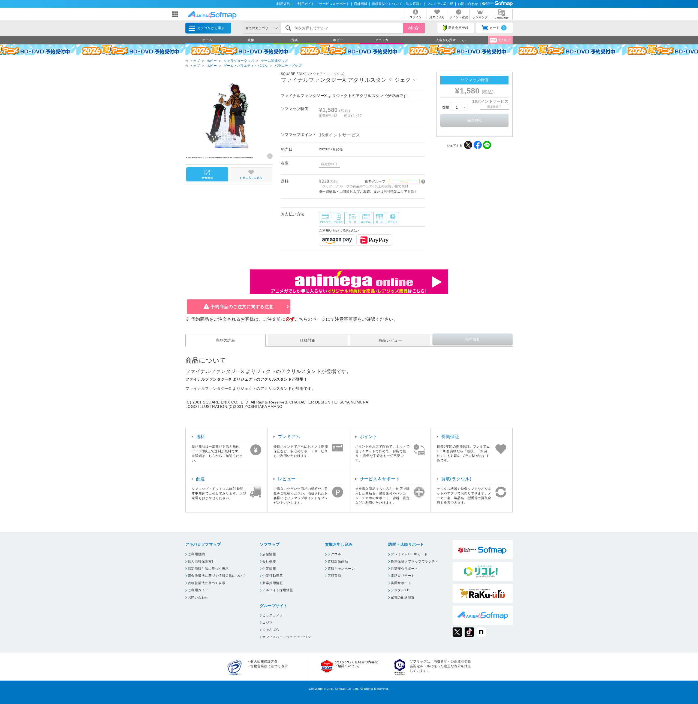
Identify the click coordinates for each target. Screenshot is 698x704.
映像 (251, 40)
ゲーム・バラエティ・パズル (246, 66)
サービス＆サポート (334, 4)
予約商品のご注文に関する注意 (241, 306)
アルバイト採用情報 (277, 590)
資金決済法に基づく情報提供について (217, 576)
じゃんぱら (270, 630)
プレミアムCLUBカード (409, 554)
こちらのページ (310, 319)
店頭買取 (334, 576)
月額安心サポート (404, 569)
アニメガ (382, 40)
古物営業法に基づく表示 (206, 583)
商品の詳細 (225, 340)
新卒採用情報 (272, 583)
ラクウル (334, 554)
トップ (195, 61)
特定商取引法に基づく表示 (208, 569)
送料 (200, 436)
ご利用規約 (196, 554)
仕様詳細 (308, 340)
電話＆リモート (402, 576)
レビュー (287, 479)
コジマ (267, 622)
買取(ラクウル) (456, 479)
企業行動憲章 (272, 576)
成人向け (501, 40)
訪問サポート (401, 583)
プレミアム (289, 436)
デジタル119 (400, 590)
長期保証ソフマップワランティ (414, 561)
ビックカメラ (272, 615)
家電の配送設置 (402, 597)
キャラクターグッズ (239, 61)
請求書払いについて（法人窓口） (397, 4)
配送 (200, 479)
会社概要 (269, 561)
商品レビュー (390, 340)
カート (497, 28)
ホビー (338, 40)
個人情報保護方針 (201, 561)
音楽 (294, 40)
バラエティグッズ (288, 66)
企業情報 (269, 569)
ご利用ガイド (304, 4)
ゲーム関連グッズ (274, 61)
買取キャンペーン (341, 569)
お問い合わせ (468, 4)
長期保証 (450, 436)
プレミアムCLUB (440, 4)
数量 (446, 107)
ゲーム (207, 40)
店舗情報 (361, 4)
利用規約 (283, 4)
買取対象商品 (337, 561)
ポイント (369, 436)
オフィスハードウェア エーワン (286, 637)
